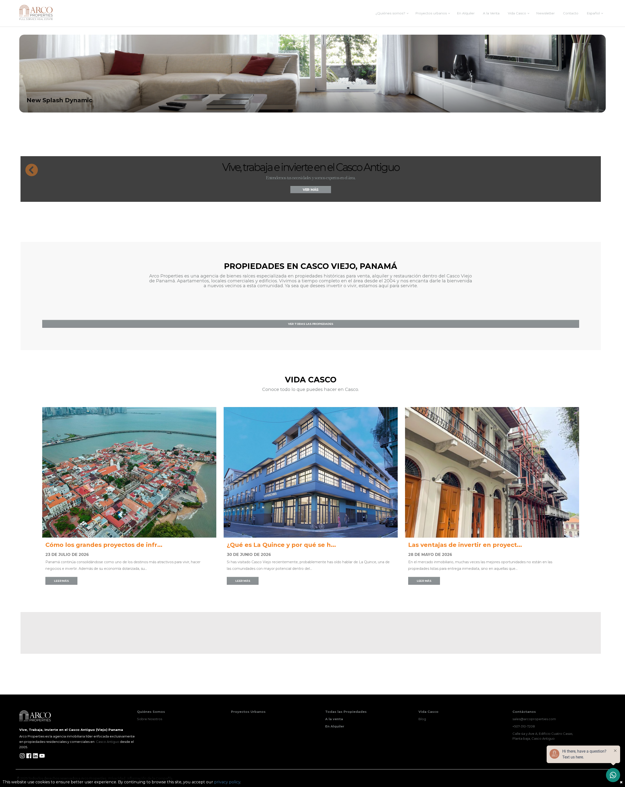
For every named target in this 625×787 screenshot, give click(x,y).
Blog (422, 719)
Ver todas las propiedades (310, 324)
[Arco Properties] (36, 12)
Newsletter (545, 13)
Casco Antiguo (107, 742)
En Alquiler (466, 13)
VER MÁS (311, 189)
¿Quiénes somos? (390, 13)
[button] (29, 167)
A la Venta (491, 13)
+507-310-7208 (523, 726)
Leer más (61, 581)
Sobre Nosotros (149, 719)
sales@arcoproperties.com (534, 719)
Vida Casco (517, 13)
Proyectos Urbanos (248, 712)
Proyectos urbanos (431, 13)
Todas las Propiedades (346, 712)
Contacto (570, 13)
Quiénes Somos (151, 712)
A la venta (334, 719)
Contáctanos (524, 712)
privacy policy (227, 782)
